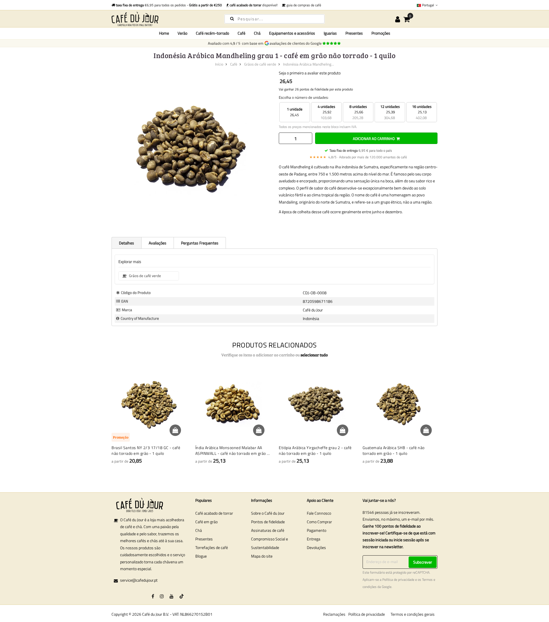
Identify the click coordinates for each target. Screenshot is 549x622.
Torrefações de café (211, 547)
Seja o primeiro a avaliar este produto (310, 73)
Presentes (204, 539)
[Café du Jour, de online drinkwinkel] (163, 18)
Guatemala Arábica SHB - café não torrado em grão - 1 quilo (394, 450)
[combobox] (274, 18)
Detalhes (126, 243)
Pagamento (316, 530)
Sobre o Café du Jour (268, 513)
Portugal (428, 5)
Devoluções (316, 547)
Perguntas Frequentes (199, 243)
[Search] (232, 18)
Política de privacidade (398, 579)
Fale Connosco (319, 513)
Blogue (201, 556)
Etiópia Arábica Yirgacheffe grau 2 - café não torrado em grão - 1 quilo (315, 450)
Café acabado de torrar (214, 513)
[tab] (126, 242)
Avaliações (157, 243)
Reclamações (334, 614)
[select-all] (314, 355)
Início (219, 64)
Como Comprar (319, 522)
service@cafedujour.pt (139, 580)
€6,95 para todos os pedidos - (169, 5)
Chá (198, 530)
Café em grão (206, 522)
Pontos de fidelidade (268, 522)
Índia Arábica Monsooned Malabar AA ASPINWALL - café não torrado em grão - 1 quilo (232, 450)
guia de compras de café (303, 5)
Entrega (313, 539)
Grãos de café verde (260, 64)
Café (233, 64)
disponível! (254, 5)
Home (164, 33)
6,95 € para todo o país (360, 150)
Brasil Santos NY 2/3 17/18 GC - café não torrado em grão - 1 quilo (146, 450)
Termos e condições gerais (413, 614)
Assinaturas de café (267, 530)
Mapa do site (261, 556)
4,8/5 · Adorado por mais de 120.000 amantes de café (358, 157)
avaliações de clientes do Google (296, 43)
